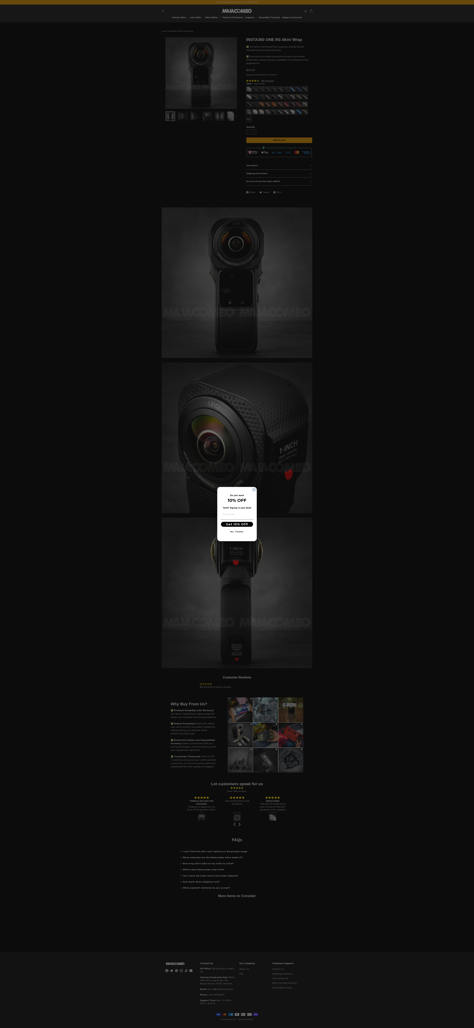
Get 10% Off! (237, 524)
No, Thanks (237, 532)
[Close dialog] (254, 489)
